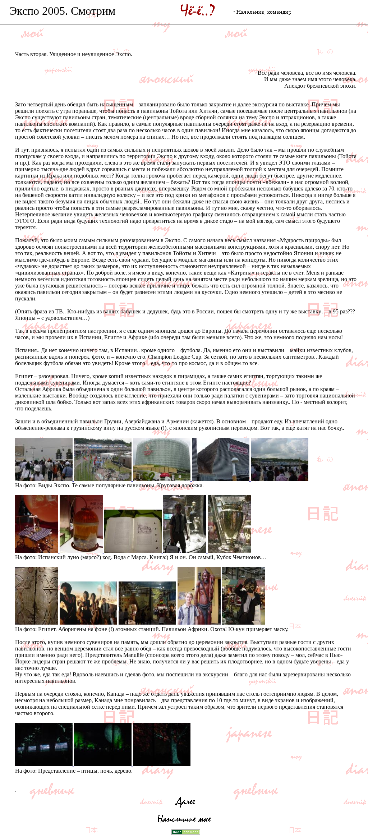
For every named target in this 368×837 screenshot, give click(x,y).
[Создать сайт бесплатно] (185, 833)
